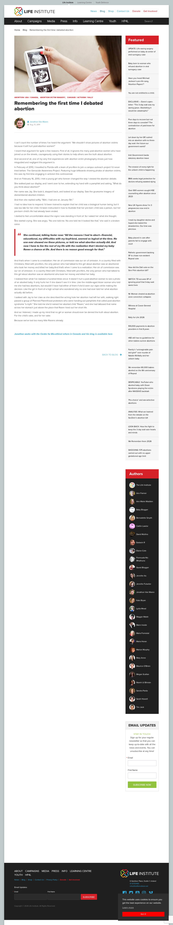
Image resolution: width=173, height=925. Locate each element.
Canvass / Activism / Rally (80, 97)
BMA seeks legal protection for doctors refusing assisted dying (142, 180)
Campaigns (34, 21)
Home (17, 30)
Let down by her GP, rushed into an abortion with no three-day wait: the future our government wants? (141, 142)
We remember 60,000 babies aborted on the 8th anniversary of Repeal (141, 370)
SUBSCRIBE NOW (142, 784)
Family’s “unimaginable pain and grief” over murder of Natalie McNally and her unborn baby (140, 354)
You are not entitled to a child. (141, 93)
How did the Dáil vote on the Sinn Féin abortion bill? (140, 269)
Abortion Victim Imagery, (53, 97)
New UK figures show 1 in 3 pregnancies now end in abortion (140, 208)
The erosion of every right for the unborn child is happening (141, 168)
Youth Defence (102, 2)
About (18, 21)
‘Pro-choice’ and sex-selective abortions (141, 401)
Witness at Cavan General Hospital (139, 307)
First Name (133, 770)
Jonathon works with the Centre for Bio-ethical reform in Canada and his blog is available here (63, 334)
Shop (111, 11)
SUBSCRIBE (89, 897)
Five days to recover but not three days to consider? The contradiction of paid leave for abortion (141, 124)
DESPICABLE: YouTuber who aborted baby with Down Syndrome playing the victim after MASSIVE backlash (140, 387)
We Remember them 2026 (139, 441)
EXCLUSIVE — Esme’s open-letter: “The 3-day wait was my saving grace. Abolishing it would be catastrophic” (141, 106)
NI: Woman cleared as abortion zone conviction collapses (141, 295)
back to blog (110, 354)
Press (64, 21)
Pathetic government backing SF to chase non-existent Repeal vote (141, 255)
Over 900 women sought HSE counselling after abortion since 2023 (142, 193)
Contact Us (123, 11)
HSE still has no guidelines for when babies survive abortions (141, 339)
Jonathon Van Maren (38, 122)
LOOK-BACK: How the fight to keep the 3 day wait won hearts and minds (142, 429)
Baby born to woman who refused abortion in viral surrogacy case (139, 66)
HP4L (125, 21)
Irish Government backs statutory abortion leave (138, 156)
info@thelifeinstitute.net (139, 886)
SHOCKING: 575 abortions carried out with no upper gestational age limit (139, 453)
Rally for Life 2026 (136, 317)
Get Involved (150, 11)
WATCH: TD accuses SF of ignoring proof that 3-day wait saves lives (141, 282)
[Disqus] (86, 825)
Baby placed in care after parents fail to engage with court (140, 241)
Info (75, 21)
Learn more (128, 907)
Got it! (143, 914)
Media (51, 21)
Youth (112, 21)
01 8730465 (134, 884)
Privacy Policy (51, 880)
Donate (136, 11)
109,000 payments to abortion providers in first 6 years (141, 327)
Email (130, 758)
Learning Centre (84, 2)
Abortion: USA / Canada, (26, 97)
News (94, 11)
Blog (102, 11)
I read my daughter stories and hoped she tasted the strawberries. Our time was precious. (141, 224)
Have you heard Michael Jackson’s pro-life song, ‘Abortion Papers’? (139, 81)
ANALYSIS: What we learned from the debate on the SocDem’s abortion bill (140, 415)
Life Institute (67, 2)
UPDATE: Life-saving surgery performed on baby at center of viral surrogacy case (142, 51)
